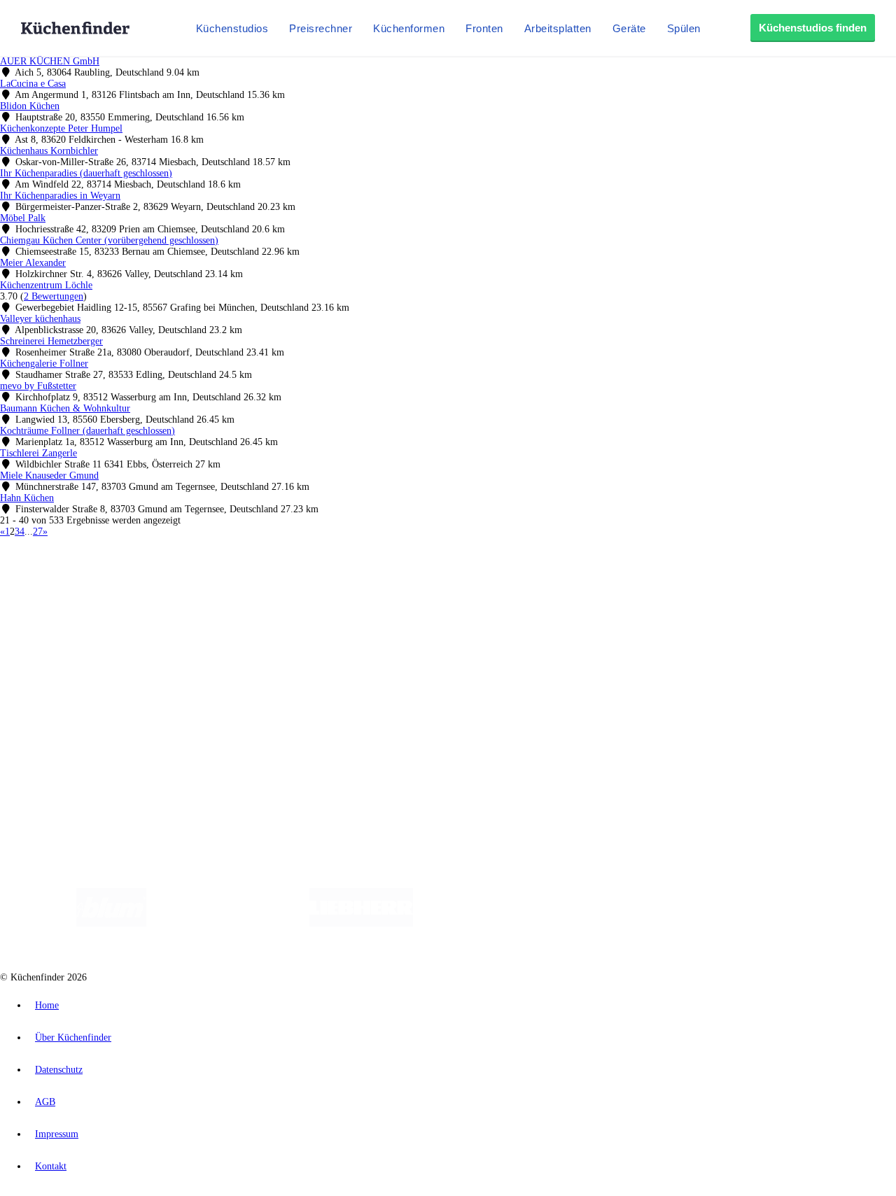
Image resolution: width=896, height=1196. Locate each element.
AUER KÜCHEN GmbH (49, 61)
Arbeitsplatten (558, 28)
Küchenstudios (232, 28)
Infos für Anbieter (63, 698)
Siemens (463, 580)
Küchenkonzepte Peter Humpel (61, 128)
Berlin (92, 580)
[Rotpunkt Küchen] (693, 923)
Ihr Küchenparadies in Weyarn (60, 195)
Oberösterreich (241, 580)
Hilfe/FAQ (49, 661)
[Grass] (228, 923)
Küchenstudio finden (69, 557)
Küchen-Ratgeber (62, 638)
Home (47, 1005)
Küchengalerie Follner (44, 363)
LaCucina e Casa (33, 83)
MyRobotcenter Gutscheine (434, 591)
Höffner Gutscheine (517, 591)
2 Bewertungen (53, 296)
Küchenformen (408, 28)
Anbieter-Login (68, 731)
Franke (433, 580)
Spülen (684, 28)
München (158, 580)
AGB (45, 1102)
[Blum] (111, 923)
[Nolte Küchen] (613, 923)
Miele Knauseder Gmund (49, 475)
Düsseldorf (310, 580)
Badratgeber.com (61, 672)
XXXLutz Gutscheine (163, 591)
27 (38, 531)
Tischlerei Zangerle (38, 453)
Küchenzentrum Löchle (46, 285)
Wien (279, 580)
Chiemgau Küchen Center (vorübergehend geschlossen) (109, 240)
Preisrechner (320, 28)
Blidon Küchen (29, 106)
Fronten (484, 28)
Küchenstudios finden (813, 28)
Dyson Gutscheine (234, 591)
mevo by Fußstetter (38, 386)
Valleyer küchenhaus (40, 319)
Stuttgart (404, 580)
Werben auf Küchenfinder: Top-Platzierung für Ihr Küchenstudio (157, 709)
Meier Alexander (33, 263)
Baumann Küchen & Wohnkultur (65, 408)
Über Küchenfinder (66, 650)
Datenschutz (59, 1069)
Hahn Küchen (27, 498)
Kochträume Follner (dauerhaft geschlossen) (87, 430)
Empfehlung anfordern (73, 568)
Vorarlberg (195, 580)
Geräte (629, 28)
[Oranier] (498, 923)
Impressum (56, 1134)
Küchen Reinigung (65, 627)
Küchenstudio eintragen (74, 720)
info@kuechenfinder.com (253, 757)
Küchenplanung (59, 616)
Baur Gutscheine (357, 591)
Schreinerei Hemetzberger (51, 341)
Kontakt (50, 1166)
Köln (377, 580)
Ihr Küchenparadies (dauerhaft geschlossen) (86, 173)
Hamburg (122, 580)
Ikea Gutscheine (95, 591)
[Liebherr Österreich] (361, 923)
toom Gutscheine (298, 591)
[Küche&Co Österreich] (796, 923)
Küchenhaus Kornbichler (49, 151)
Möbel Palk (23, 218)
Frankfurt (349, 580)
